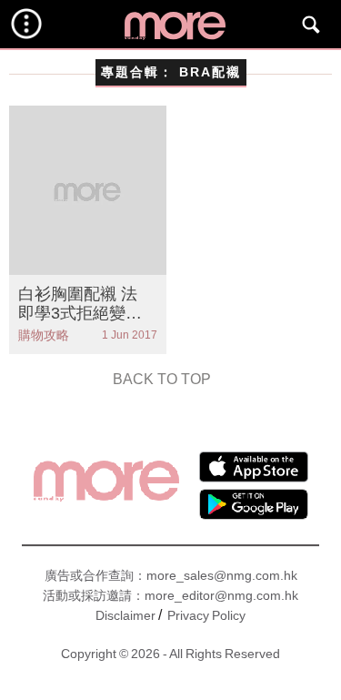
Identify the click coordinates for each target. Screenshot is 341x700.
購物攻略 (43, 335)
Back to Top (162, 379)
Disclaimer (125, 615)
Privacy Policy (206, 615)
